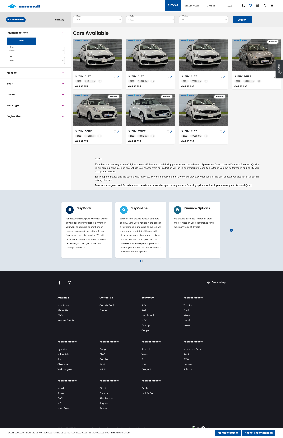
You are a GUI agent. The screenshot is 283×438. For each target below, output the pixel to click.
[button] (279, 69)
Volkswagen (64, 369)
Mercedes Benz (192, 349)
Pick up (146, 325)
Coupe (145, 330)
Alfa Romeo (106, 398)
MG (59, 403)
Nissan (187, 315)
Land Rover (63, 408)
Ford (186, 310)
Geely (145, 388)
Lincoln (188, 364)
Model (132, 16)
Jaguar (103, 403)
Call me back (107, 305)
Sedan (145, 310)
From (12, 47)
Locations (63, 305)
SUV (144, 305)
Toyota (188, 305)
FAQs (60, 315)
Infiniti (102, 369)
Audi (186, 354)
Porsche (104, 393)
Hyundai (62, 349)
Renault (146, 349)
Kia (143, 359)
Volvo (145, 354)
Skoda (103, 408)
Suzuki (61, 393)
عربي (230, 6)
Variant (185, 16)
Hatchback (148, 315)
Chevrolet (63, 364)
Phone (103, 310)
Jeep (60, 359)
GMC (102, 354)
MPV (144, 320)
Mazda (61, 388)
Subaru (188, 369)
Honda (187, 320)
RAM (102, 364)
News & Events (65, 320)
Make (78, 16)
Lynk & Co (147, 393)
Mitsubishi (63, 354)
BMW (186, 359)
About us (62, 310)
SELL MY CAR (192, 6)
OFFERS (211, 6)
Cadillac (104, 359)
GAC (60, 398)
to (11, 57)
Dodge (103, 349)
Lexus (187, 325)
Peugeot (146, 369)
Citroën (103, 388)
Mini (144, 364)
